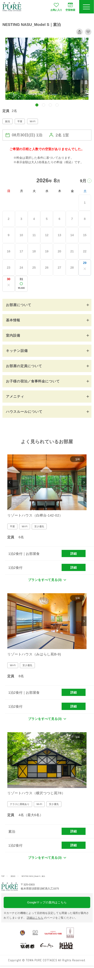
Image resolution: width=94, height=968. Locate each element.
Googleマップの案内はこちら (47, 902)
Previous (9, 482)
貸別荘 (13, 876)
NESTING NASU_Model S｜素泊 (33, 876)
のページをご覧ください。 (52, 917)
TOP (3, 876)
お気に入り (56, 10)
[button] (36, 104)
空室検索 (70, 10)
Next (84, 482)
